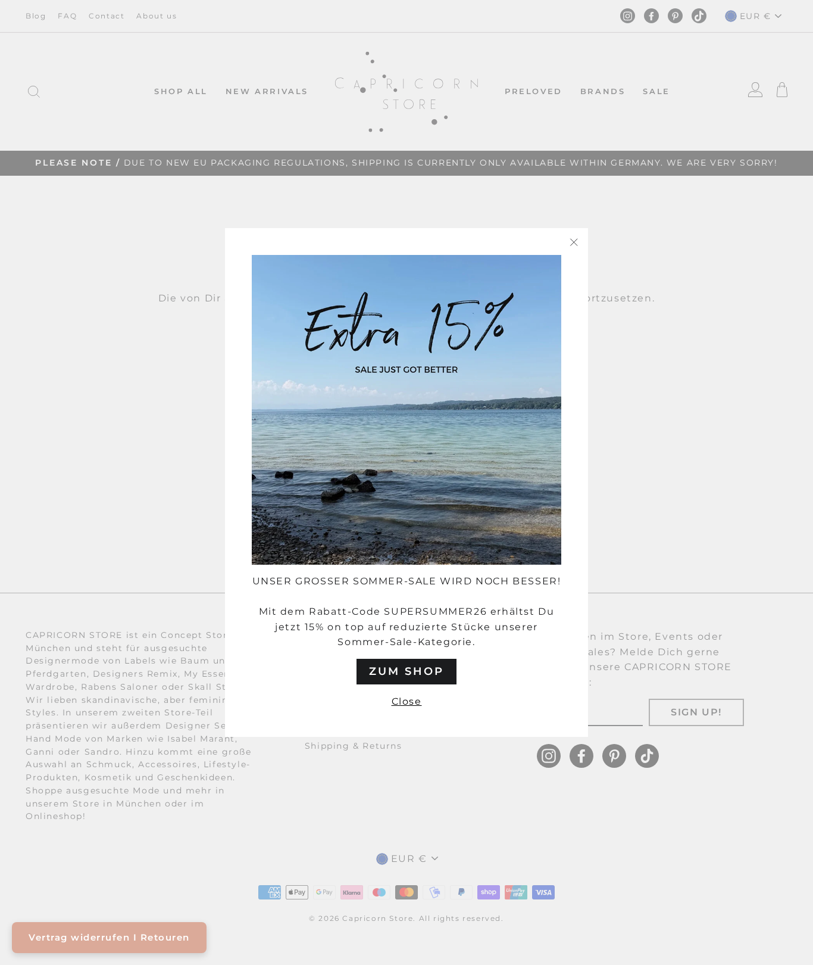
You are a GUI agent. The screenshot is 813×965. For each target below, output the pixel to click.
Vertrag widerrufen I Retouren (109, 937)
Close (407, 701)
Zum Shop (406, 671)
